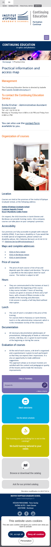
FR (3, 2)
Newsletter (13, 6)
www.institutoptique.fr (26, 498)
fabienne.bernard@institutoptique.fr (19, 241)
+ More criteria (41, 391)
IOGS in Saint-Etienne (17, 257)
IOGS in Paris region (17, 252)
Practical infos (26, 6)
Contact (38, 6)
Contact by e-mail (9, 107)
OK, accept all (16, 534)
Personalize (26, 541)
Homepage (6, 62)
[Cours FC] (31, 167)
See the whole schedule (26, 418)
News (5, 6)
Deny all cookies (36, 534)
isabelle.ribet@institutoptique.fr (18, 90)
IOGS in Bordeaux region (19, 254)
